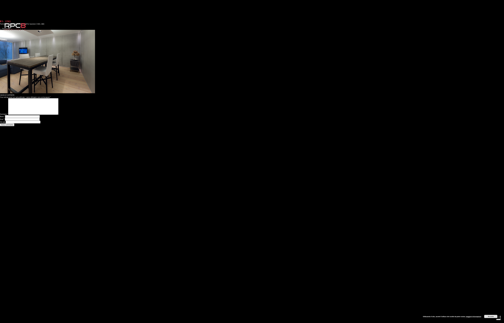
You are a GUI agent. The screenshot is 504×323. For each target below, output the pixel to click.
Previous (3, 29)
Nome (2, 116)
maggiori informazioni (473, 316)
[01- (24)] (47, 93)
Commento (4, 114)
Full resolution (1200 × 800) (35, 24)
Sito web (2, 122)
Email (2, 119)
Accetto (491, 316)
